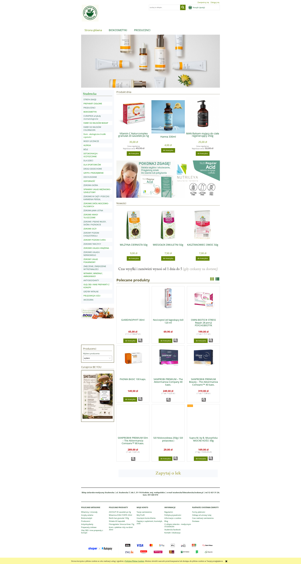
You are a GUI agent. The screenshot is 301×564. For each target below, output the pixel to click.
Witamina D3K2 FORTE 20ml (120, 515)
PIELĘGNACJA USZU (91, 295)
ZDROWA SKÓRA (90, 185)
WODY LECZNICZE (91, 141)
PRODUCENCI (89, 107)
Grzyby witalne (87, 515)
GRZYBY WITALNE (91, 291)
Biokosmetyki (86, 518)
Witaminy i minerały (89, 512)
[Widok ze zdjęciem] (212, 278)
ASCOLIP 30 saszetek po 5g (120, 512)
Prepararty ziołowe (88, 527)
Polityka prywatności (172, 515)
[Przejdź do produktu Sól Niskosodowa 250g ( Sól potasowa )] (168, 419)
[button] (140, 340)
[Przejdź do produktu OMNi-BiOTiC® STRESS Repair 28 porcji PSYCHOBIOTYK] (203, 301)
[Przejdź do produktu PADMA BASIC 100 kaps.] (133, 360)
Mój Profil (141, 515)
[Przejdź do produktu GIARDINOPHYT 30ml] (133, 301)
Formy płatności (198, 512)
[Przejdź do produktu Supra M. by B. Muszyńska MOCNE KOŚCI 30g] (203, 419)
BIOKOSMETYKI (90, 112)
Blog (166, 521)
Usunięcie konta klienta (146, 518)
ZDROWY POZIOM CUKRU (94, 240)
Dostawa (195, 521)
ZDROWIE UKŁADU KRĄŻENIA (96, 248)
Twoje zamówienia (144, 512)
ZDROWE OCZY (90, 228)
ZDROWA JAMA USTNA (93, 210)
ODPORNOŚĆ (89, 181)
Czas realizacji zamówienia (203, 518)
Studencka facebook (172, 529)
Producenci (85, 521)
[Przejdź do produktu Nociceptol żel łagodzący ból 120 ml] (168, 301)
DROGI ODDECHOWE (92, 169)
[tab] (134, 86)
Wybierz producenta (91, 353)
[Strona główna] (90, 14)
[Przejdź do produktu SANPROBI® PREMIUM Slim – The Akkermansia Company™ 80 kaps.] (133, 419)
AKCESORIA (88, 300)
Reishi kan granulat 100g (119, 518)
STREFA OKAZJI (89, 99)
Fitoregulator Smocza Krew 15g (121, 524)
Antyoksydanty (87, 524)
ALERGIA (87, 145)
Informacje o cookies (172, 518)
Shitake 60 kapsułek (117, 521)
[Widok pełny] (217, 278)
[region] (150, 61)
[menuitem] (93, 30)
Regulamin (168, 512)
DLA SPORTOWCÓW (92, 164)
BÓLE (85, 149)
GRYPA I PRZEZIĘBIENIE (93, 173)
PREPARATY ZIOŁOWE (92, 103)
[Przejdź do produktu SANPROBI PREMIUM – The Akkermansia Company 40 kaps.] (168, 360)
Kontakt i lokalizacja (172, 532)
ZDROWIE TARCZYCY (92, 244)
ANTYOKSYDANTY (91, 280)
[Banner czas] (168, 269)
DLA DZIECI (88, 160)
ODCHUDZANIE (90, 177)
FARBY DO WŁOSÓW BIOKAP (95, 123)
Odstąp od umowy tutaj (201, 515)
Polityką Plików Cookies (134, 561)
